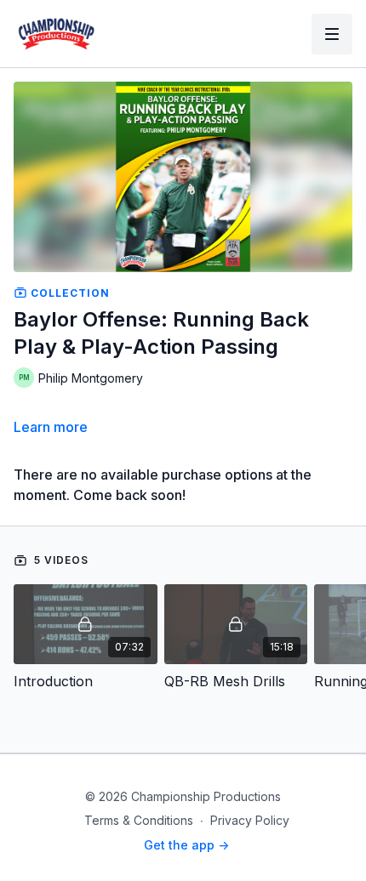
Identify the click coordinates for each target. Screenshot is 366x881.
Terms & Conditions (138, 820)
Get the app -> (186, 845)
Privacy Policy (249, 820)
